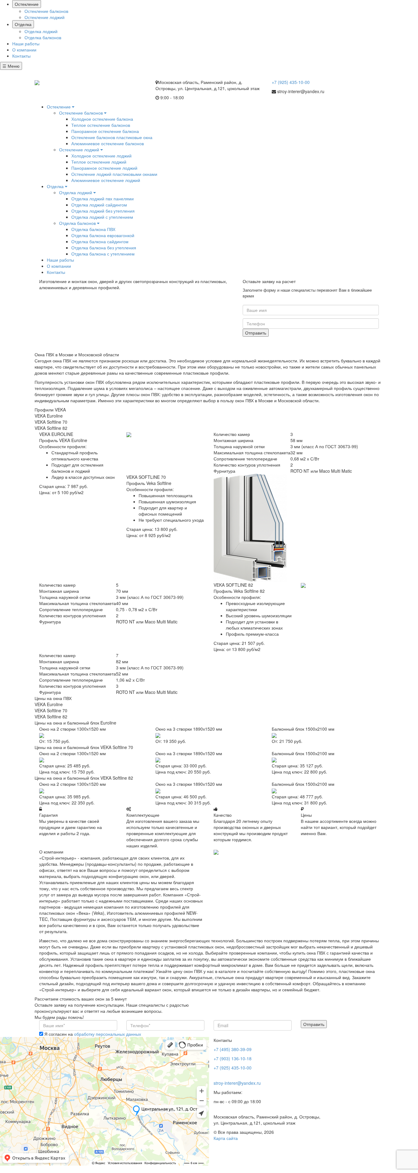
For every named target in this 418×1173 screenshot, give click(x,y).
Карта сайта (226, 1138)
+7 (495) (19, 73)
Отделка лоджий (41, 31)
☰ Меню (11, 66)
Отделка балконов (42, 37)
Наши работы (25, 43)
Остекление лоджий (44, 17)
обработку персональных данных (107, 1034)
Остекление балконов (46, 11)
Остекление (27, 4)
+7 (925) (291, 82)
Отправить (255, 333)
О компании (24, 50)
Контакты (21, 56)
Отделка (23, 24)
